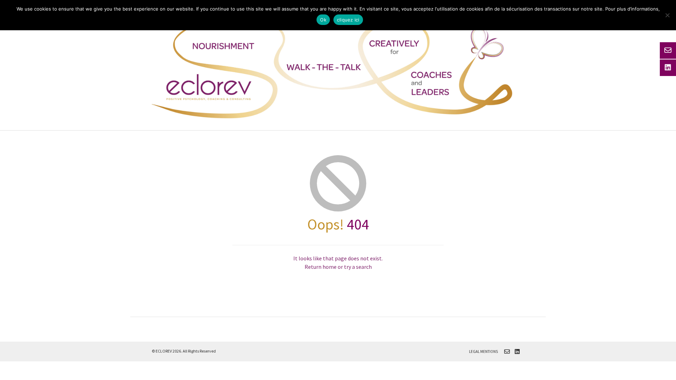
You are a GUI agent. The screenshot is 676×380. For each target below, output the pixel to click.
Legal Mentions (483, 351)
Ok (323, 20)
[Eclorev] (338, 67)
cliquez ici (348, 20)
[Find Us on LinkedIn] (517, 351)
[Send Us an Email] (507, 351)
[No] (667, 15)
